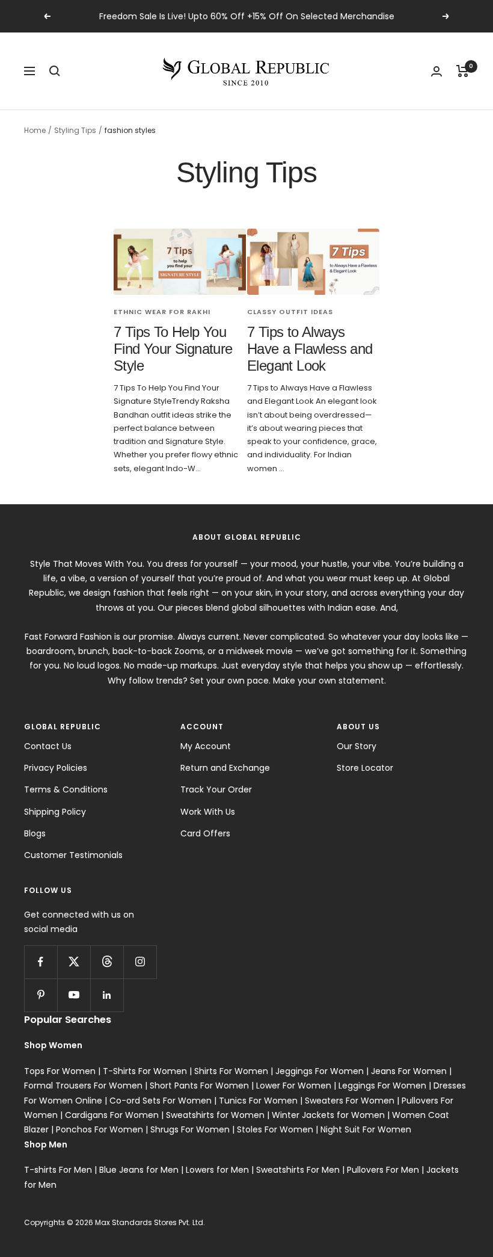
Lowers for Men (217, 1170)
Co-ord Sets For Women (160, 1101)
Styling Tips (75, 130)
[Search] (54, 71)
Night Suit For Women (365, 1129)
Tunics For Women (258, 1101)
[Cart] (462, 71)
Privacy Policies (55, 768)
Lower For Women (293, 1085)
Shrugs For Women (190, 1129)
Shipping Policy (55, 812)
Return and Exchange (225, 768)
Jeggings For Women (319, 1071)
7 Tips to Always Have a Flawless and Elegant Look (310, 349)
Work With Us (207, 812)
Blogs (35, 833)
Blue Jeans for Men (139, 1170)
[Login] (436, 71)
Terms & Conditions (66, 789)
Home (35, 130)
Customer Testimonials (73, 855)
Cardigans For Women (112, 1115)
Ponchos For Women (99, 1129)
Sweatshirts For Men (298, 1170)
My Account (205, 746)
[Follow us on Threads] (106, 961)
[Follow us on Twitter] (73, 961)
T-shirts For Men (58, 1170)
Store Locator (365, 768)
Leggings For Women (382, 1085)
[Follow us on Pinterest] (40, 994)
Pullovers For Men (383, 1170)
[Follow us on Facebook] (40, 961)
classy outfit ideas (290, 312)
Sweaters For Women (349, 1101)
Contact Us (48, 746)
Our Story (356, 746)
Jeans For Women (409, 1071)
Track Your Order (216, 789)
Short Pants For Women (199, 1085)
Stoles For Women (275, 1129)
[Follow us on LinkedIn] (106, 994)
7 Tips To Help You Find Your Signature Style (173, 349)
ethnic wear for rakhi (162, 312)
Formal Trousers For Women (83, 1085)
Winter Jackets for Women (328, 1115)
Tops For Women (60, 1071)
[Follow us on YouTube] (73, 994)
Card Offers (205, 833)
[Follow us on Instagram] (139, 961)
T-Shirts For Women (145, 1071)
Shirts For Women (231, 1071)
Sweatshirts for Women (215, 1115)
